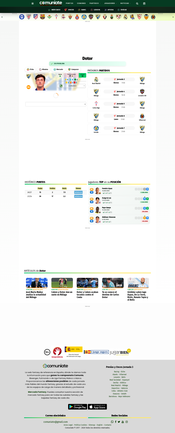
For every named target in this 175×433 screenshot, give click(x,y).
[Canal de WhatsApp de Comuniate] (113, 422)
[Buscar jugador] (137, 3)
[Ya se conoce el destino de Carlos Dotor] (113, 283)
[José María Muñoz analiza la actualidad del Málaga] (37, 283)
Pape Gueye (106, 208)
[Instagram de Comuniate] (126, 422)
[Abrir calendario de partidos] (144, 3)
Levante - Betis (119, 377)
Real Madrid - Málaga (119, 385)
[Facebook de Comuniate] (116, 422)
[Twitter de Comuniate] (119, 422)
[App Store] (97, 406)
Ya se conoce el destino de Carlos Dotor (110, 295)
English (99, 425)
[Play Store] (78, 406)
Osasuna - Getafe (119, 394)
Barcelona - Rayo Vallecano (119, 396)
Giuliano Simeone (108, 217)
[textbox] (71, 86)
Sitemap (92, 425)
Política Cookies (80, 425)
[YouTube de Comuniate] (123, 422)
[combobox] (71, 86)
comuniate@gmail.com (55, 421)
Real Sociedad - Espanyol (119, 380)
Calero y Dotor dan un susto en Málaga (61, 293)
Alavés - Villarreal (119, 374)
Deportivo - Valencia (120, 388)
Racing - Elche (119, 371)
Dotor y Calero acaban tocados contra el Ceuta (87, 295)
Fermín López (107, 188)
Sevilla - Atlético (119, 382)
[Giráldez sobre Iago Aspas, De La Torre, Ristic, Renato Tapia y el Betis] (138, 283)
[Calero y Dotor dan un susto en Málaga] (62, 283)
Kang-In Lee (106, 198)
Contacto (107, 425)
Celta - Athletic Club (119, 391)
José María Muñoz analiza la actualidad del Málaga (36, 295)
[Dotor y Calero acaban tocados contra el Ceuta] (87, 283)
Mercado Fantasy (37, 392)
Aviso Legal (68, 425)
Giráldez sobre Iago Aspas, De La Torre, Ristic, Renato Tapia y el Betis (137, 296)
